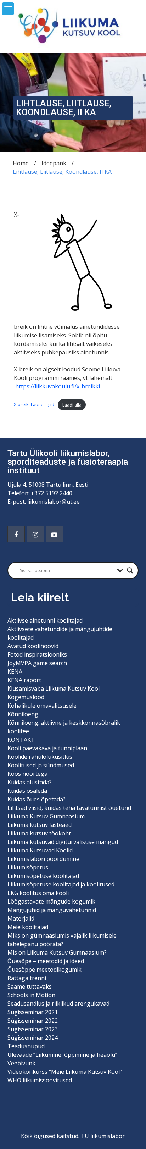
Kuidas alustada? (29, 782)
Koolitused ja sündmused (40, 765)
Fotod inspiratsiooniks (37, 654)
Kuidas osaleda (27, 791)
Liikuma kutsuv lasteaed (39, 825)
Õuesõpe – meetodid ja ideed (45, 961)
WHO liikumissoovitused (39, 1080)
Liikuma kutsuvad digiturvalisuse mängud (62, 842)
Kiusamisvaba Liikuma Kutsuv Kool (53, 688)
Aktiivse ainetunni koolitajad (45, 620)
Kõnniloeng (22, 714)
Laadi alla (72, 405)
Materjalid (20, 918)
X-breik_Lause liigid (34, 405)
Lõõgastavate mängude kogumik (51, 901)
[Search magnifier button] (130, 570)
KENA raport (24, 680)
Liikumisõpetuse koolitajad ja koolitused (60, 884)
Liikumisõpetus (27, 867)
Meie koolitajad (27, 927)
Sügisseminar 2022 (32, 1020)
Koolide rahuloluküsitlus (39, 757)
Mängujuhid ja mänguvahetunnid (51, 910)
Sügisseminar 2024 (32, 1038)
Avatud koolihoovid (32, 646)
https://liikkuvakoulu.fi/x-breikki (57, 386)
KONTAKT (21, 740)
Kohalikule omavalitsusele (42, 705)
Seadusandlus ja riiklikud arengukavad (58, 1003)
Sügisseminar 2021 (32, 1012)
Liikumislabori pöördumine (43, 859)
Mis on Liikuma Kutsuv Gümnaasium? (57, 952)
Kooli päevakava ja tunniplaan (47, 748)
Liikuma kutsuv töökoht (39, 833)
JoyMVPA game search (37, 663)
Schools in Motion (31, 995)
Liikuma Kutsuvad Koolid (40, 850)
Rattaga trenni (26, 978)
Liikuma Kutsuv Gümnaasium (46, 816)
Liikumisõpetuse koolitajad (43, 876)
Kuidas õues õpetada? (36, 799)
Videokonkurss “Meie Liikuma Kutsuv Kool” (64, 1072)
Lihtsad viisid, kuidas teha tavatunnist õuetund (69, 808)
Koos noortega (27, 774)
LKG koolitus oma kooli (38, 893)
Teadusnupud (26, 1046)
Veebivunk (21, 1063)
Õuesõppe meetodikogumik (44, 969)
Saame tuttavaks (29, 986)
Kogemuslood (25, 697)
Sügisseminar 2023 (32, 1029)
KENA (14, 671)
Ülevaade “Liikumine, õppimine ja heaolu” (62, 1055)
